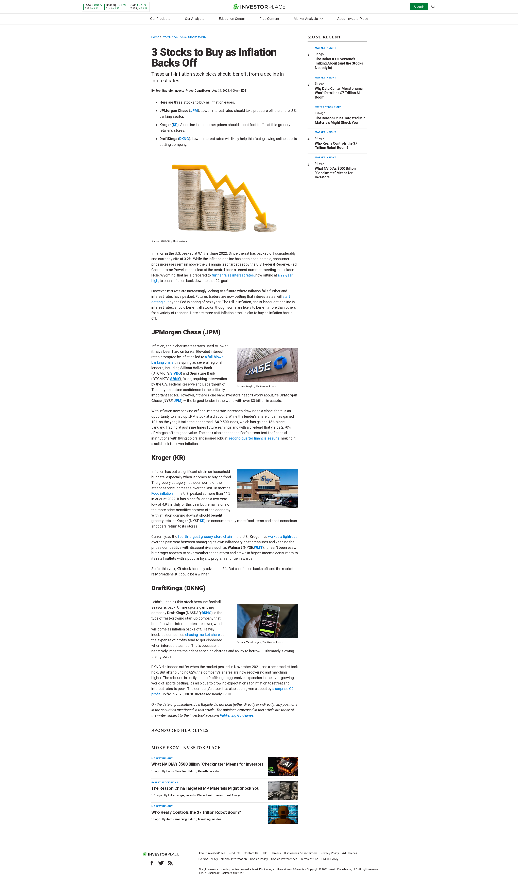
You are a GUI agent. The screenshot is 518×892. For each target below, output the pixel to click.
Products (235, 853)
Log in (421, 6)
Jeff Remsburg (176, 819)
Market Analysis (306, 19)
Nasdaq (111, 4)
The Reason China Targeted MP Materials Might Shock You (205, 788)
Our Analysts (194, 19)
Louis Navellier (176, 771)
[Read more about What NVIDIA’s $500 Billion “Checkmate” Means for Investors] (283, 766)
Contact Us (251, 853)
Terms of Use (309, 859)
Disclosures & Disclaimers (300, 853)
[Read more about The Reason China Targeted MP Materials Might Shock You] (283, 790)
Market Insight (162, 758)
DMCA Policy (330, 859)
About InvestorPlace (352, 19)
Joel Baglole (164, 90)
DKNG (206, 613)
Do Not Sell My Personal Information (222, 859)
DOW (88, 4)
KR (202, 521)
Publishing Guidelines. (237, 715)
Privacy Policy (330, 853)
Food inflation (162, 493)
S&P (133, 4)
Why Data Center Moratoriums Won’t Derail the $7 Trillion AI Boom (339, 92)
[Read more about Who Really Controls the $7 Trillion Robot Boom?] (283, 814)
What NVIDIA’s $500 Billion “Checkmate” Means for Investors (207, 764)
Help (264, 853)
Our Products (160, 19)
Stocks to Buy (197, 37)
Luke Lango (176, 795)
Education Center (232, 19)
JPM (177, 400)
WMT (258, 547)
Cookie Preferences (284, 859)
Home (155, 37)
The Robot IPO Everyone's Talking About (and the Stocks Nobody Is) (339, 63)
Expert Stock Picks (174, 37)
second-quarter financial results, (254, 438)
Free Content (269, 19)
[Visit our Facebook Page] (152, 863)
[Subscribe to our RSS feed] (170, 863)
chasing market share (202, 634)
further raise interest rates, (233, 275)
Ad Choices (349, 853)
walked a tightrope (282, 536)
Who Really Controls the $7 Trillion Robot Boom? (196, 812)
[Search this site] (433, 6)
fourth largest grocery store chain (205, 536)
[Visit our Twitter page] (161, 863)
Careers (276, 853)
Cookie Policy (259, 859)
